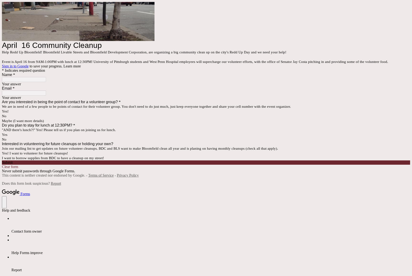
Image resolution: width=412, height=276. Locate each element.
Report (56, 183)
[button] (206, 162)
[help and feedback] (4, 202)
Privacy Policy (128, 175)
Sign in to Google (15, 66)
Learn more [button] (72, 66)
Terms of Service (101, 175)
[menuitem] (210, 225)
